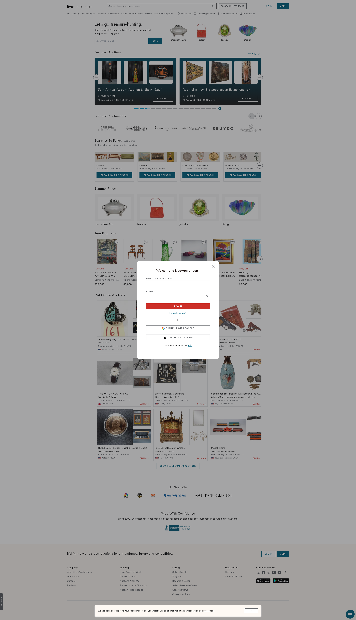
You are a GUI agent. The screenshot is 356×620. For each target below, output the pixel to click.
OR (178, 320)
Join (190, 345)
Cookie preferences (204, 611)
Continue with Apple (180, 337)
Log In (178, 306)
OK (251, 611)
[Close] (214, 266)
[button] (207, 296)
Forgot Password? (178, 313)
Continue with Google (180, 328)
